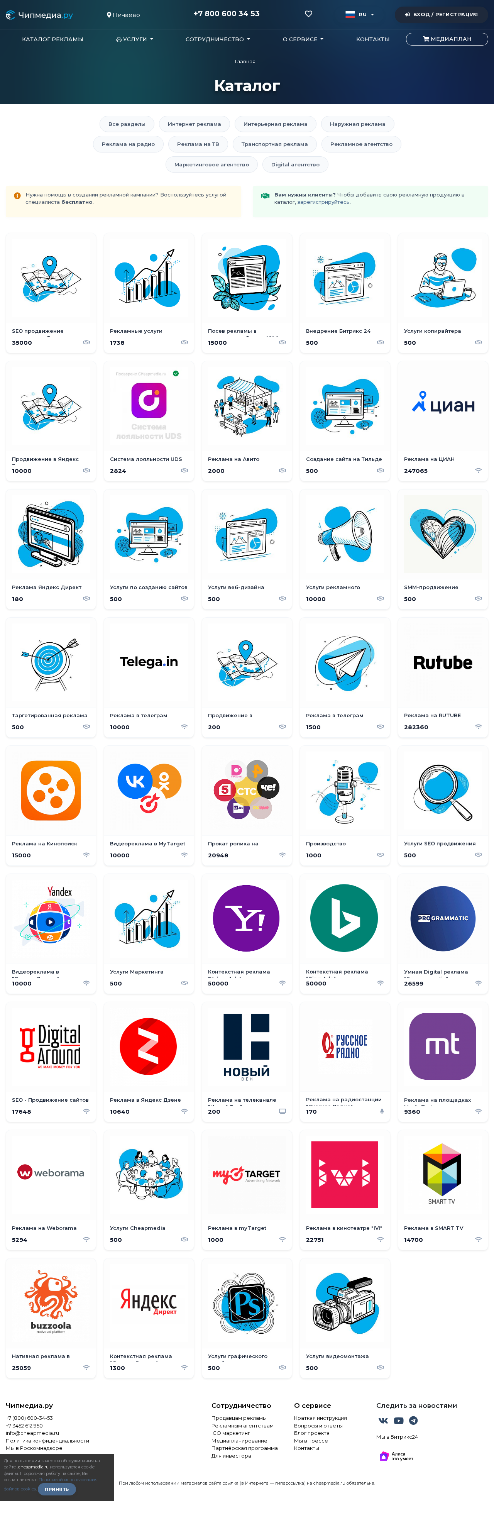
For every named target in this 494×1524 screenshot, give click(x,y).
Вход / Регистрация (445, 14)
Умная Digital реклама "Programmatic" (436, 975)
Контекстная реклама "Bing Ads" (337, 975)
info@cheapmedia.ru (32, 1433)
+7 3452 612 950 (24, 1425)
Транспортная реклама (275, 144)
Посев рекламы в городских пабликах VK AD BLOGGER (245, 334)
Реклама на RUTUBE (432, 715)
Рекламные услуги (136, 331)
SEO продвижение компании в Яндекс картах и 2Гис (50, 334)
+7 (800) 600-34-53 (29, 1418)
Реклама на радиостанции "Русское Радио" (344, 1102)
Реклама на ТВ (198, 144)
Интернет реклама (194, 124)
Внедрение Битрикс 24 (338, 331)
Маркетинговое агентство (211, 164)
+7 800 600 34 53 (226, 14)
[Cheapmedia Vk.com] (384, 1422)
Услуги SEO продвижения (440, 843)
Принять (57, 1489)
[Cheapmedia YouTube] (399, 1422)
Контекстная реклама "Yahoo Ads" (239, 975)
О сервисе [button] (301, 39)
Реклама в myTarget (237, 1228)
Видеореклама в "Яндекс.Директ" (35, 975)
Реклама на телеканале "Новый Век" (242, 1103)
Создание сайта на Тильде (344, 459)
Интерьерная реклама (276, 124)
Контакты (373, 39)
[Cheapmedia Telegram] (413, 1422)
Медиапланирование (239, 1441)
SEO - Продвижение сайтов (50, 1100)
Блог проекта (312, 1433)
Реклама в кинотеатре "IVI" (344, 1228)
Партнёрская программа (244, 1448)
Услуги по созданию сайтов (149, 587)
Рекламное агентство (361, 144)
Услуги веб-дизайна (236, 587)
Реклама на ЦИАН (429, 459)
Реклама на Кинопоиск (44, 843)
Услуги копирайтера (432, 331)
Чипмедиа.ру (29, 1405)
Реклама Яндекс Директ (46, 587)
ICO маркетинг (230, 1433)
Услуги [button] (135, 39)
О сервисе (312, 1405)
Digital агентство (295, 164)
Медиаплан (450, 39)
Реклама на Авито (233, 459)
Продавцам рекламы (239, 1418)
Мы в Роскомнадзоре (34, 1448)
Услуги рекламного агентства (333, 590)
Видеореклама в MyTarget (147, 843)
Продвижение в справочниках (230, 718)
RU (363, 14)
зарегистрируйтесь (324, 202)
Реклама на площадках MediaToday (437, 1103)
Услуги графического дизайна (237, 1359)
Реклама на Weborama (44, 1228)
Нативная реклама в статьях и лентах (41, 1359)
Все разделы (126, 124)
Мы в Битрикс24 (397, 1437)
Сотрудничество (241, 1405)
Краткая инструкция (320, 1418)
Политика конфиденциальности (47, 1441)
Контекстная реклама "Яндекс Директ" (141, 1359)
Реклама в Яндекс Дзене (145, 1100)
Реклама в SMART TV (433, 1228)
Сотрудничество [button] (215, 39)
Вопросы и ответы (318, 1425)
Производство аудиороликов (326, 846)
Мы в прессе (311, 1441)
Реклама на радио (128, 144)
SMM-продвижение (431, 587)
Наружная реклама (358, 124)
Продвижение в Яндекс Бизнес (45, 462)
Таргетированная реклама (50, 715)
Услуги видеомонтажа (337, 1356)
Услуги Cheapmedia (138, 1228)
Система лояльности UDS (146, 459)
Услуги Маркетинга (137, 972)
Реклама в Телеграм (335, 715)
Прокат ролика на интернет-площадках (238, 846)
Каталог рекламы (52, 39)
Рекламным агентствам (242, 1425)
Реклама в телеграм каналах (138, 718)
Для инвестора (231, 1456)
